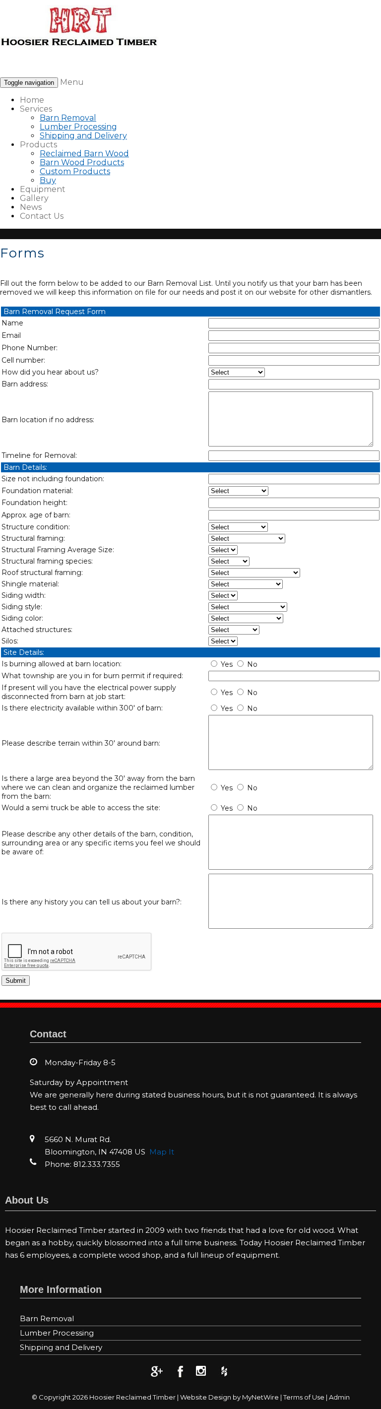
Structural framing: (33, 538)
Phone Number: (29, 347)
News (31, 207)
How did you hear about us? (50, 372)
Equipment (42, 189)
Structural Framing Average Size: (57, 549)
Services (36, 109)
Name (12, 323)
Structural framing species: (47, 561)
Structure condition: (35, 526)
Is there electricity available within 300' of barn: (82, 708)
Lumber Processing (78, 126)
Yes (227, 664)
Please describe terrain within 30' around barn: (80, 743)
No (252, 664)
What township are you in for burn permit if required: (92, 675)
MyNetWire (260, 1397)
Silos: (9, 641)
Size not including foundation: (52, 478)
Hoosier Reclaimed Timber (132, 1397)
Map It (161, 1151)
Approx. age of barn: (35, 515)
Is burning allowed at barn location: (61, 663)
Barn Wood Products (82, 162)
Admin (339, 1397)
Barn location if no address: (47, 419)
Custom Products (75, 171)
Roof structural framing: (42, 572)
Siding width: (23, 595)
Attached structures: (36, 629)
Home (32, 100)
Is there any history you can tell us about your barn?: (91, 901)
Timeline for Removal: (39, 455)
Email (11, 335)
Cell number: (23, 360)
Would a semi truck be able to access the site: (80, 807)
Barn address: (24, 384)
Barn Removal (68, 118)
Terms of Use (303, 1397)
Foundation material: (37, 490)
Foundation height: (34, 502)
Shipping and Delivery (83, 135)
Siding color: (22, 618)
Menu (72, 82)
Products (38, 144)
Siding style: (21, 606)
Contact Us (42, 216)
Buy (48, 180)
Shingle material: (30, 583)
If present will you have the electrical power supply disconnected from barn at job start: (88, 692)
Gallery (34, 198)
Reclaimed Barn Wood (84, 153)
